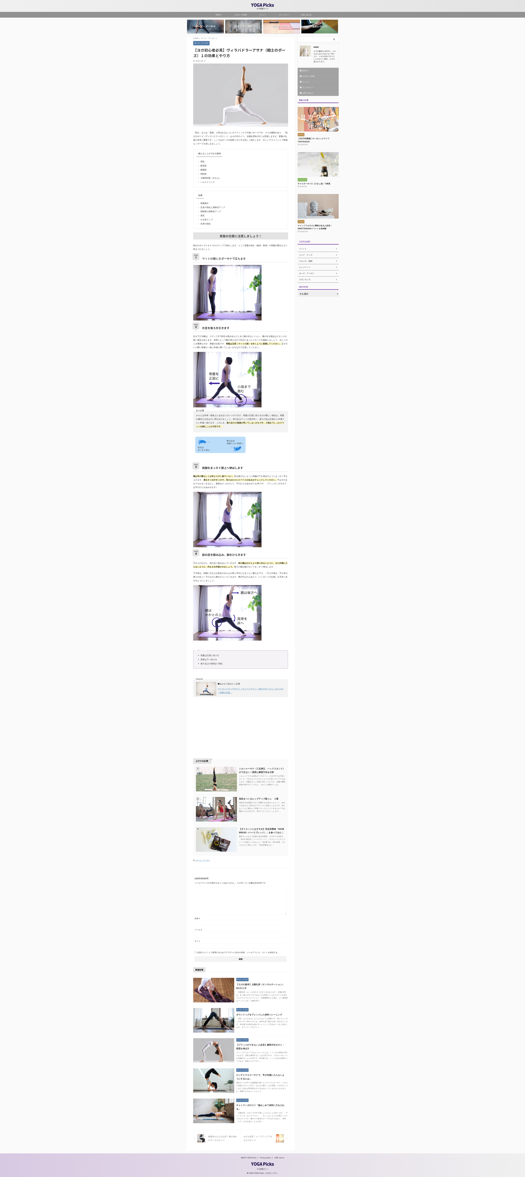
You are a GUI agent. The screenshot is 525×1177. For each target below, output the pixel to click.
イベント (262, 15)
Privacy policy (265, 1158)
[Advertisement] (216, 723)
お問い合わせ (306, 15)
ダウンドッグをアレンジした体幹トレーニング (259, 1014)
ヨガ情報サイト (262, 1169)
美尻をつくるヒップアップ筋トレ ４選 (258, 798)
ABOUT (219, 15)
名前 (197, 918)
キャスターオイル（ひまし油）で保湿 (314, 183)
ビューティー (284, 15)
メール (198, 930)
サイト (197, 941)
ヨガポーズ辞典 (240, 15)
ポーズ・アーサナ (203, 860)
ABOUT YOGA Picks (248, 1158)
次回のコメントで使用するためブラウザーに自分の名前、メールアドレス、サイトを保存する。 (238, 952)
